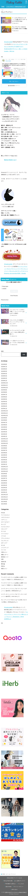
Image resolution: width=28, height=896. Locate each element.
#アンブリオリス (22, 271)
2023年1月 (4, 464)
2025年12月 (4, 383)
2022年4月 (4, 485)
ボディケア (4, 543)
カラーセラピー (5, 522)
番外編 (3, 564)
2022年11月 (4, 469)
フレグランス (4, 540)
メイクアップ (4, 547)
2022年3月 (4, 487)
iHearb (3, 512)
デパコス (3, 531)
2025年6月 (4, 397)
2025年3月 (4, 403)
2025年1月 (4, 408)
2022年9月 (4, 473)
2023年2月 (4, 462)
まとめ (3, 545)
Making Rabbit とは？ (10, 159)
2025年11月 (4, 385)
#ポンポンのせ (13, 271)
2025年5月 (4, 399)
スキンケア (4, 529)
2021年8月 (4, 504)
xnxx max (14, 596)
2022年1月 (4, 492)
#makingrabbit (8, 48)
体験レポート (4, 554)
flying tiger (5, 286)
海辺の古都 (17, 585)
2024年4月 (4, 429)
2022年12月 (4, 466)
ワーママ (3, 550)
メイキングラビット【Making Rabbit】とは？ (16, 6)
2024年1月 (4, 436)
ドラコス (3, 536)
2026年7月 (4, 366)
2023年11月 (4, 441)
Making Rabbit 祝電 (8, 880)
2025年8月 (4, 392)
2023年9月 (4, 445)
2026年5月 (4, 371)
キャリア (3, 524)
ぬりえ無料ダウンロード (19, 880)
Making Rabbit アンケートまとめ (14, 877)
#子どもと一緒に (16, 48)
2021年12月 (4, 494)
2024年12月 (4, 410)
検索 (2, 351)
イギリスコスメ (5, 517)
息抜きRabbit (8, 886)
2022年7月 (4, 478)
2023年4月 (4, 457)
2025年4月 (4, 401)
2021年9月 (4, 501)
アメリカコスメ (5, 515)
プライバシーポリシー (18, 886)
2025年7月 (4, 394)
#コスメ (9, 268)
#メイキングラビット (19, 44)
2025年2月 (4, 406)
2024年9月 (4, 417)
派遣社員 (3, 561)
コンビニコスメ (5, 526)
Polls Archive (4, 299)
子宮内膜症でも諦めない (10, 883)
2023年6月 (4, 452)
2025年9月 (4, 390)
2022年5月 (4, 483)
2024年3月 (4, 431)
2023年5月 (4, 455)
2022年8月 (4, 476)
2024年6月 (4, 424)
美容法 (3, 566)
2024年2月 (4, 434)
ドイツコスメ (4, 533)
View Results (14, 295)
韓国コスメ (4, 568)
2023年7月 (4, 450)
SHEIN (4, 288)
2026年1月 (4, 380)
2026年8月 (4, 364)
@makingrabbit (8, 42)
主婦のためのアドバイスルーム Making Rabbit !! (16, 892)
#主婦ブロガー (19, 46)
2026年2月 (4, 378)
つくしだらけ (21, 883)
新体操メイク (4, 557)
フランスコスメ (5, 538)
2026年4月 (4, 373)
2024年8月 (4, 420)
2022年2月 (4, 490)
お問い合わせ (14, 889)
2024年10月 (4, 415)
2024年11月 (4, 413)
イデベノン (4, 519)
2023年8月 (4, 448)
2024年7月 (4, 422)
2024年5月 (4, 427)
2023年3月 (4, 459)
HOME (2, 6)
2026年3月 (4, 376)
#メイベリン (17, 614)
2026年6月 (4, 369)
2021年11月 (4, 497)
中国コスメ (4, 552)
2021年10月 (4, 499)
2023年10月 (4, 443)
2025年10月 (4, 387)
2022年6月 (4, 480)
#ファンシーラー (16, 268)
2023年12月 (4, 438)
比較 (2, 559)
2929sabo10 (17, 579)
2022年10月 (4, 471)
